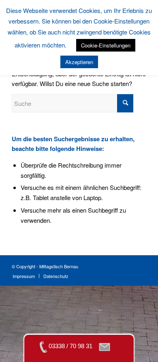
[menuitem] (24, 276)
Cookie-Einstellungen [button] (105, 45)
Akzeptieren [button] (79, 62)
